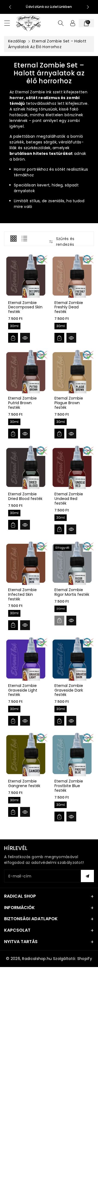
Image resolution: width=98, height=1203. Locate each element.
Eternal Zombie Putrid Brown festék (22, 402)
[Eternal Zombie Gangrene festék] (26, 754)
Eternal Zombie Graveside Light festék (22, 690)
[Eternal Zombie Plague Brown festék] (72, 371)
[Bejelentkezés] (73, 23)
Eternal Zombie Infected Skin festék (22, 594)
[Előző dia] (10, 7)
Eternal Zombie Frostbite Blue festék (68, 785)
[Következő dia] (88, 7)
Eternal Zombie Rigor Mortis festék (71, 592)
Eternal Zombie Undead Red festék (68, 498)
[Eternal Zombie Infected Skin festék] (26, 563)
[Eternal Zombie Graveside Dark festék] (72, 659)
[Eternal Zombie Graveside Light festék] (26, 659)
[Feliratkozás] (87, 876)
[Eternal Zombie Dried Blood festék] (26, 467)
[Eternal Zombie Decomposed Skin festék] (26, 276)
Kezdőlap (17, 41)
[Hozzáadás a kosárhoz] (13, 338)
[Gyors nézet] (25, 338)
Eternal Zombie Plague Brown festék (68, 402)
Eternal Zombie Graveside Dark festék (68, 690)
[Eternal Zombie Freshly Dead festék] (72, 276)
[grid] (13, 239)
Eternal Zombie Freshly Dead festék (68, 307)
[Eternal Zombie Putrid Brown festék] (26, 371)
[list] (24, 239)
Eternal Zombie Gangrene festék (24, 783)
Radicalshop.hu (37, 958)
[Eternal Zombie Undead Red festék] (72, 467)
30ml (14, 326)
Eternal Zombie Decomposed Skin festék (25, 307)
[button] (9, 23)
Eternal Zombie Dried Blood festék (25, 496)
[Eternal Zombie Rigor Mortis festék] (72, 563)
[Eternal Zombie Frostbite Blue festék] (72, 754)
